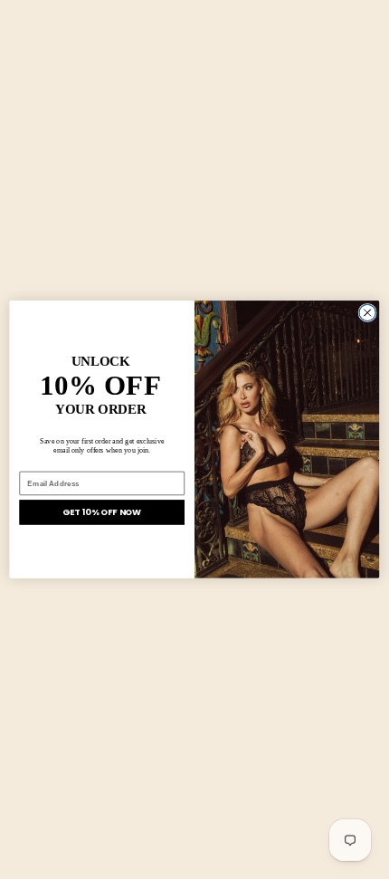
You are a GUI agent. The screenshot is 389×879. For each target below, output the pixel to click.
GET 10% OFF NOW (101, 512)
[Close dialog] (367, 312)
